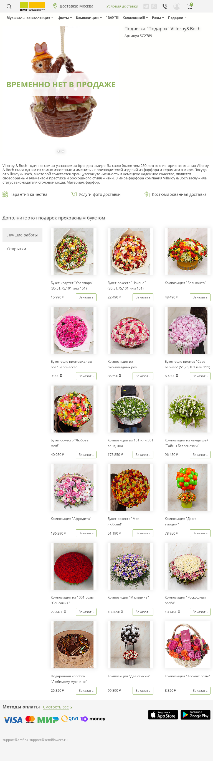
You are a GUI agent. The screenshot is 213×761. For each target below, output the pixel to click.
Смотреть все (56, 707)
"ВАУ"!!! (112, 17)
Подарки (175, 17)
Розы (156, 17)
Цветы (63, 17)
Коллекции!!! (134, 17)
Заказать (86, 297)
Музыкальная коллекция (28, 17)
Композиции (87, 17)
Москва (86, 6)
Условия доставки (122, 6)
